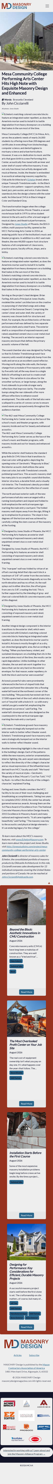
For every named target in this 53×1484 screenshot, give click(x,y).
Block (13, 971)
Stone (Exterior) (17, 1318)
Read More (26, 992)
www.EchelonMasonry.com (29, 839)
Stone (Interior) (32, 1318)
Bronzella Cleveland (23, 99)
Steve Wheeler (16, 1073)
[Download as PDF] (49, 883)
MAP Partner (16, 1078)
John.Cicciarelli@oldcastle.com (17, 876)
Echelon (31, 179)
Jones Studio (21, 224)
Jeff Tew (14, 1303)
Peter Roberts (16, 961)
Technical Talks (16, 966)
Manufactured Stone (19, 1313)
